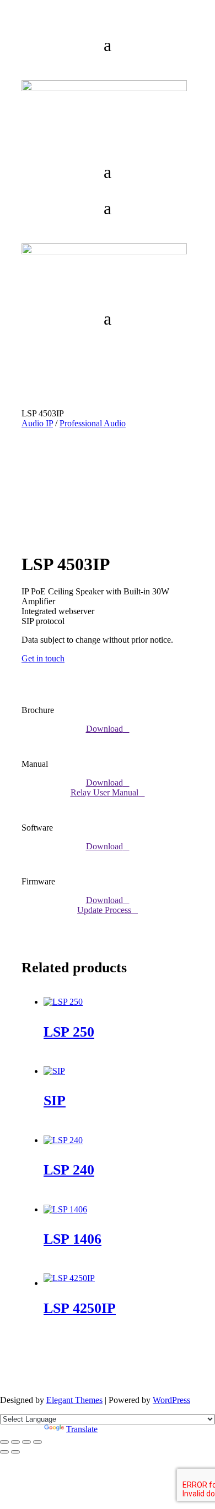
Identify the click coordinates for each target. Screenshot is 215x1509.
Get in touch (43, 658)
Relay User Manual (104, 792)
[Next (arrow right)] (15, 1452)
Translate (82, 1429)
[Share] (26, 1442)
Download (104, 728)
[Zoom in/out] (4, 1442)
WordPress (171, 1400)
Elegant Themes (74, 1400)
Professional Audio (93, 423)
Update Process (104, 910)
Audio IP (37, 423)
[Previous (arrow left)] (4, 1452)
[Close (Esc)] (37, 1442)
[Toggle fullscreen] (15, 1442)
